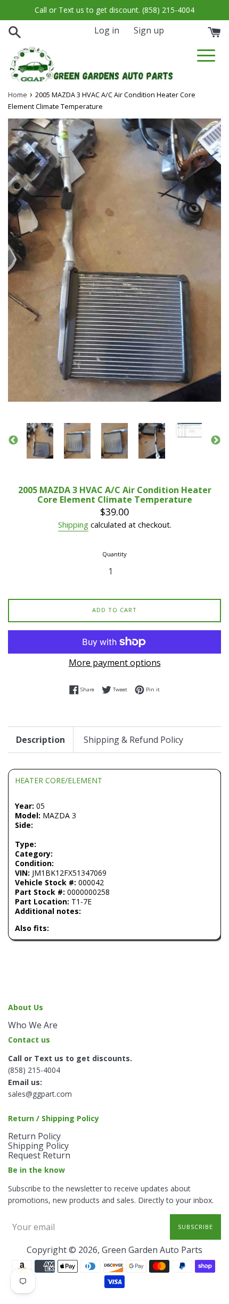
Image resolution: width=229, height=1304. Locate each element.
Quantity (114, 554)
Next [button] (215, 440)
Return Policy (34, 1136)
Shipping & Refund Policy (133, 739)
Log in (106, 30)
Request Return (39, 1155)
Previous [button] (13, 440)
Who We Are (33, 1025)
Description (40, 739)
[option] (40, 441)
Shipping (73, 524)
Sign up (149, 30)
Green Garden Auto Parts (152, 1250)
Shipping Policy (38, 1145)
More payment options (115, 662)
